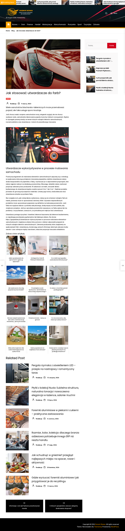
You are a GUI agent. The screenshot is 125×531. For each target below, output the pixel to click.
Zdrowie (96, 24)
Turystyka (87, 24)
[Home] (8, 24)
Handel (37, 24)
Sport (79, 24)
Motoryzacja (47, 24)
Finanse (30, 24)
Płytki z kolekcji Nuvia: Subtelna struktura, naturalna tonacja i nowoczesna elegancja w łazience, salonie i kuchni (58, 2)
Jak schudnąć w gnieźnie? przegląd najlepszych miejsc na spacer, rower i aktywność (53, 459)
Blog (8, 98)
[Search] (106, 13)
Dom (23, 24)
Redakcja (13, 104)
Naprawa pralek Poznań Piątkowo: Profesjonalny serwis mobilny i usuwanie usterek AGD (104, 69)
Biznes (14, 24)
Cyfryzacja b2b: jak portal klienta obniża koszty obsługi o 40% (25, 2)
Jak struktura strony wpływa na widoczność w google (91, 2)
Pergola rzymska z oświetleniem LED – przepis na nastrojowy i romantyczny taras (54, 369)
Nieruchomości (60, 24)
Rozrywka (71, 24)
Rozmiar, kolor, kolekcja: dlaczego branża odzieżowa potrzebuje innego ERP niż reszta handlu (55, 436)
